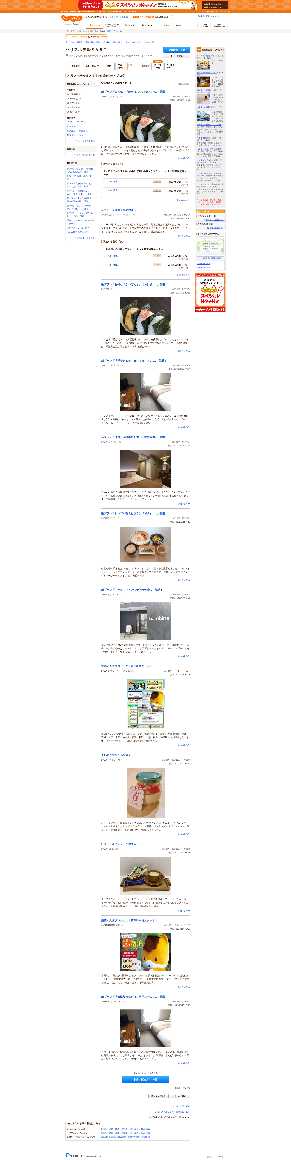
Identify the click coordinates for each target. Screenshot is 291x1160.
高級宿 (102, 31)
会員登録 (124, 16)
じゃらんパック (112, 25)
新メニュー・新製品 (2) (77, 131)
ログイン (114, 16)
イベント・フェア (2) (76, 122)
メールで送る (180, 1096)
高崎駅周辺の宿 (203, 264)
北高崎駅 (122, 1137)
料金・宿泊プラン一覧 (145, 1079)
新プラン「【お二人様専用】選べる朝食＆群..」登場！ (134, 437)
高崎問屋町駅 (134, 1137)
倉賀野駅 (146, 1137)
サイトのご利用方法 (206, 11)
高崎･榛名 (117, 42)
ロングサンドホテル (205, 160)
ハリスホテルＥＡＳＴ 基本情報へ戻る (172, 1112)
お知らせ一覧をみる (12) (83, 141)
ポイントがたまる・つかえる (76, 37)
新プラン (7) (72, 126)
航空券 (178, 25)
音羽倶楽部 (201, 138)
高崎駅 (104, 1137)
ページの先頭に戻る (181, 1106)
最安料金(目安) (184, 200)
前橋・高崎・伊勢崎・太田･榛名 (97, 42)
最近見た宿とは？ (217, 228)
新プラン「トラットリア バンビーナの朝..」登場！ (132, 589)
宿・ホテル (70, 42)
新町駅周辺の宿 (203, 267)
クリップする (177, 56)
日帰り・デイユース (114, 31)
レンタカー (165, 25)
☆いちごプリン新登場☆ (78, 228)
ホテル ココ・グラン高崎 (208, 149)
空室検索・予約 (176, 49)
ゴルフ (192, 25)
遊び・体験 (130, 25)
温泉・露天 (93, 31)
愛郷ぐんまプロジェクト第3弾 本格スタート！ (129, 920)
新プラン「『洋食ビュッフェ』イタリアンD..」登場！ (134, 360)
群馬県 (79, 42)
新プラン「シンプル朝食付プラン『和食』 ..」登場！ (134, 513)
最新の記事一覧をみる (84, 238)
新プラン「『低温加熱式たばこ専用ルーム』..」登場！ (134, 996)
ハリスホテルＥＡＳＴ (132, 42)
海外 (205, 25)
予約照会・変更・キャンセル (208, 16)
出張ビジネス (82, 31)
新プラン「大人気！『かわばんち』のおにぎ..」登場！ (134, 91)
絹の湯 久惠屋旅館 (205, 90)
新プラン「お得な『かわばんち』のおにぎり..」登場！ (134, 284)
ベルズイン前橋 (203, 56)
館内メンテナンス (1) (76, 135)
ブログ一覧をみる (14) (84, 155)
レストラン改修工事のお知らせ (120, 210)
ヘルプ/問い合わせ (223, 11)
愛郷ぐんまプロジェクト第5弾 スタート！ (126, 666)
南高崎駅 (112, 1137)
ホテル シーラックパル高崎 (209, 125)
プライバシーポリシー (216, 1157)
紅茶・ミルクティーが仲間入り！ (121, 844)
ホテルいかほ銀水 (204, 107)
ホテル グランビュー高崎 (208, 173)
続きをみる (184, 158)
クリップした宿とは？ (215, 220)
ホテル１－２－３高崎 (206, 184)
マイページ (225, 16)
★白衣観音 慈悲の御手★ (78, 232)
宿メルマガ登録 (158, 1096)
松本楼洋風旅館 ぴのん (207, 72)
